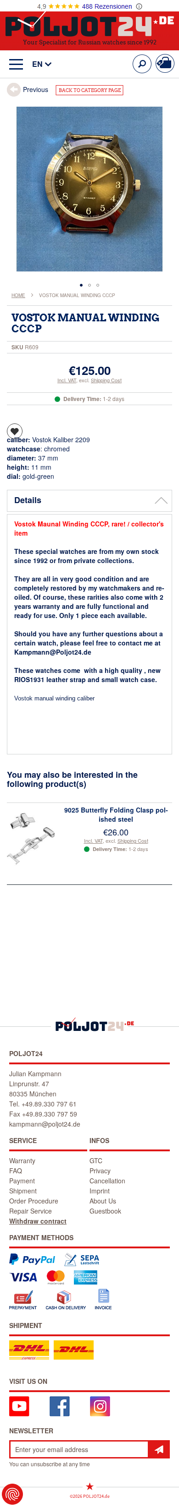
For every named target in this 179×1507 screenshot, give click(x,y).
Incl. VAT (66, 380)
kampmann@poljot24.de (44, 1123)
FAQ (15, 1170)
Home (18, 295)
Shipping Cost (106, 380)
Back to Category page (90, 90)
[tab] (89, 501)
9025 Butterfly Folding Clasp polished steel (116, 814)
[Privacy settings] (12, 1494)
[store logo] (90, 22)
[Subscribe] (159, 1449)
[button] (37, 64)
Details (27, 500)
